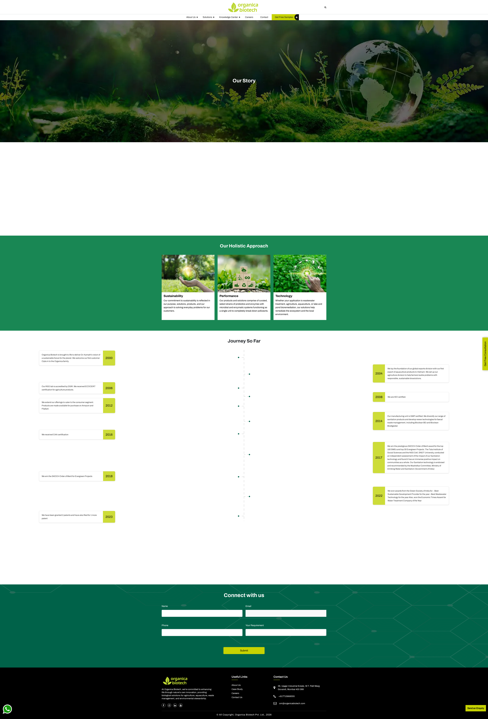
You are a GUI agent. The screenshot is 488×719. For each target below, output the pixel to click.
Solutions (207, 17)
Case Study (237, 689)
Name (165, 606)
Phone (165, 625)
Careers (249, 17)
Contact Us (237, 697)
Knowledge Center (228, 17)
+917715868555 (287, 696)
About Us (191, 17)
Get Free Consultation (485, 353)
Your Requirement (255, 625)
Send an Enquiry (475, 708)
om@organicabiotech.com (292, 703)
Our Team (179, 578)
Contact (264, 17)
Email (248, 606)
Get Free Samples (284, 17)
